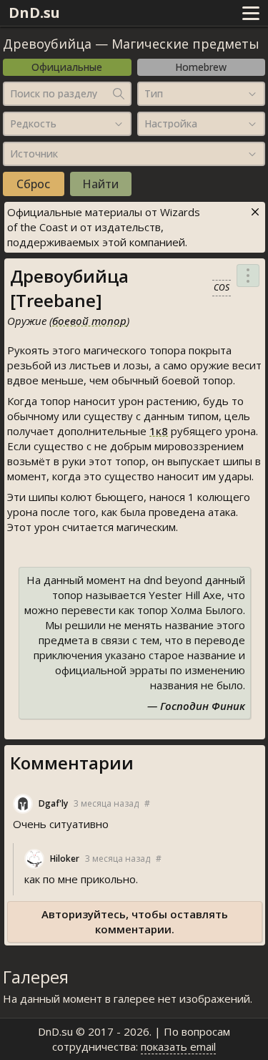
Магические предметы (185, 43)
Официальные (66, 67)
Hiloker (64, 858)
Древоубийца (47, 43)
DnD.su (34, 12)
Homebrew (201, 67)
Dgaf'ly (53, 803)
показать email (178, 1046)
